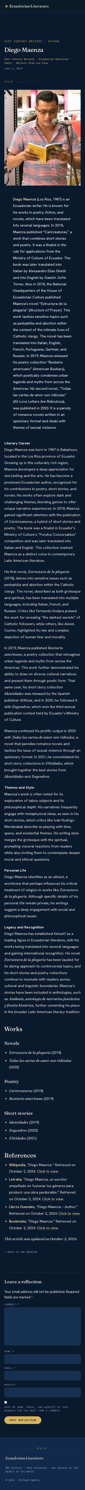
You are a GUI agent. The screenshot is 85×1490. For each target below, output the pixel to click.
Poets (8, 63)
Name (9, 1351)
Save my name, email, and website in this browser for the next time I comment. (36, 1409)
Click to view (47, 1171)
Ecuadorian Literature (29, 6)
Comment (11, 1304)
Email (10, 1368)
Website (10, 1384)
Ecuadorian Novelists (54, 59)
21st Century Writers (19, 59)
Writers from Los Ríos (32, 63)
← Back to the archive (20, 1252)
